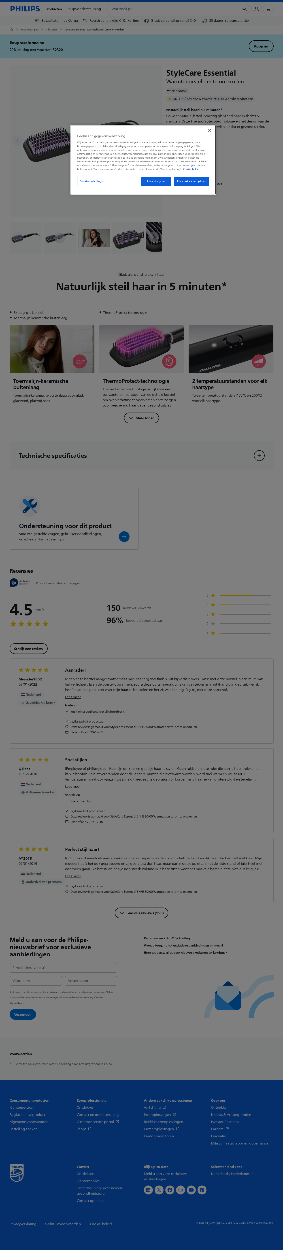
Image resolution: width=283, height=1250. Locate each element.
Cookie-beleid (191, 169)
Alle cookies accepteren (191, 181)
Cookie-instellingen (92, 181)
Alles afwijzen (156, 181)
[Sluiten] (210, 130)
